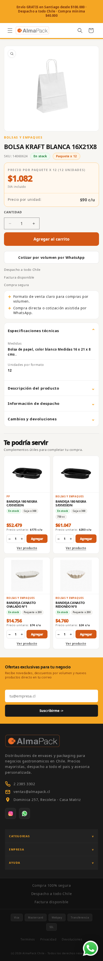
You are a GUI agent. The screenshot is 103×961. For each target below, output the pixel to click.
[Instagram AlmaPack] (10, 813)
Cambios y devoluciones (32, 418)
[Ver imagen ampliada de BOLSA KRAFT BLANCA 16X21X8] (51, 88)
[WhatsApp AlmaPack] (24, 813)
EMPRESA (16, 849)
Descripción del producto (33, 388)
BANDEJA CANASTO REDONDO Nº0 (70, 604)
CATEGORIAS (19, 836)
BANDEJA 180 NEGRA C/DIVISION (21, 503)
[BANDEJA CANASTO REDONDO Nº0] (76, 575)
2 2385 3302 (24, 783)
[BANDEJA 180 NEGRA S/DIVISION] (76, 474)
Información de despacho (34, 403)
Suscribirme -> (52, 710)
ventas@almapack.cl (32, 791)
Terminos (27, 939)
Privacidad (48, 939)
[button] (10, 30)
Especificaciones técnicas (33, 330)
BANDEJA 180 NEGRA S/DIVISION (71, 503)
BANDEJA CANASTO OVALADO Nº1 (21, 604)
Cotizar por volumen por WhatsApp (51, 257)
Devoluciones (72, 939)
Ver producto (27, 548)
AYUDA (14, 862)
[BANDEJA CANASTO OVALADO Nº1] (27, 575)
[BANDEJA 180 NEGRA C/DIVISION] (27, 474)
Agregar (37, 539)
